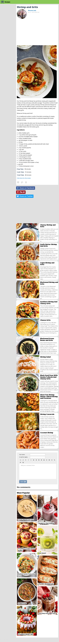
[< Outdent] (38, 460)
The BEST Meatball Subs (46, 584)
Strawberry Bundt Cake (25, 634)
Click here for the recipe (24, 178)
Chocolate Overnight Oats (47, 613)
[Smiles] (23, 462)
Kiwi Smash (42, 553)
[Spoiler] (54, 460)
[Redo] (23, 460)
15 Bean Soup (22, 603)
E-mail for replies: (23, 457)
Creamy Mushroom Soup (26, 520)
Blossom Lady (32, 10)
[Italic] (28, 460)
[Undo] (20, 460)
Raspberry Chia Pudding (46, 523)
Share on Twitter (26, 196)
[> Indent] (41, 460)
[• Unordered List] (33, 460)
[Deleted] (31, 460)
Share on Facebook (27, 188)
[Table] (49, 460)
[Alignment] (20, 462)
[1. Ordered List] (36, 460)
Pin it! (22, 192)
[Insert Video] (46, 460)
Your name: (22, 454)
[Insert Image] (44, 460)
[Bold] (25, 460)
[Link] (52, 460)
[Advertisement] (37, 31)
